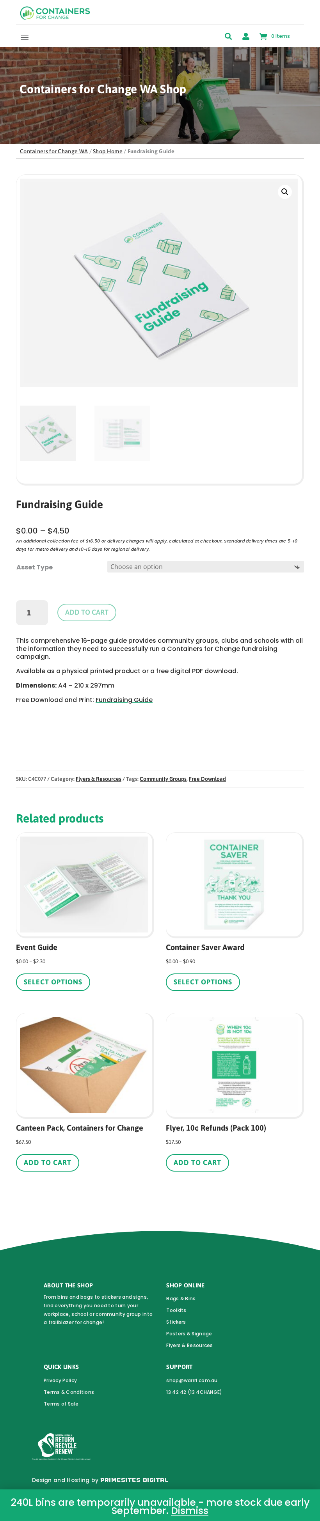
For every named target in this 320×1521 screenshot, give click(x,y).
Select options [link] (53, 982)
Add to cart (86, 612)
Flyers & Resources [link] (98, 779)
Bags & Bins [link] (181, 1298)
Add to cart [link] (47, 1162)
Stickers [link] (176, 1322)
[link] (55, 18)
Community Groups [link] (163, 779)
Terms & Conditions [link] (69, 1392)
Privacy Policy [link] (60, 1380)
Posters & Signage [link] (189, 1333)
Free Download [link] (207, 779)
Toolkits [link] (176, 1310)
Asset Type (34, 567)
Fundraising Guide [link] (124, 699)
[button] (24, 37)
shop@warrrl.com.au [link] (191, 1380)
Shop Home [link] (108, 151)
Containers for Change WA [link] (54, 151)
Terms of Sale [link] (61, 1403)
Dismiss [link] (189, 1510)
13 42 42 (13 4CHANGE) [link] (194, 1392)
